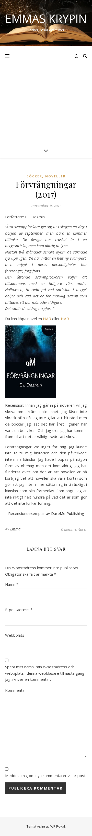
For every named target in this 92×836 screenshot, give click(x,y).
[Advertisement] (46, 94)
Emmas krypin (46, 18)
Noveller (55, 176)
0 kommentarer (74, 529)
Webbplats (14, 635)
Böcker (34, 176)
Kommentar (15, 690)
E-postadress (18, 609)
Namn (11, 584)
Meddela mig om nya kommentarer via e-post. (45, 775)
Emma (15, 529)
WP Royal (57, 826)
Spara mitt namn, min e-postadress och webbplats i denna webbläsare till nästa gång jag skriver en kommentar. (44, 673)
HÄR (47, 318)
